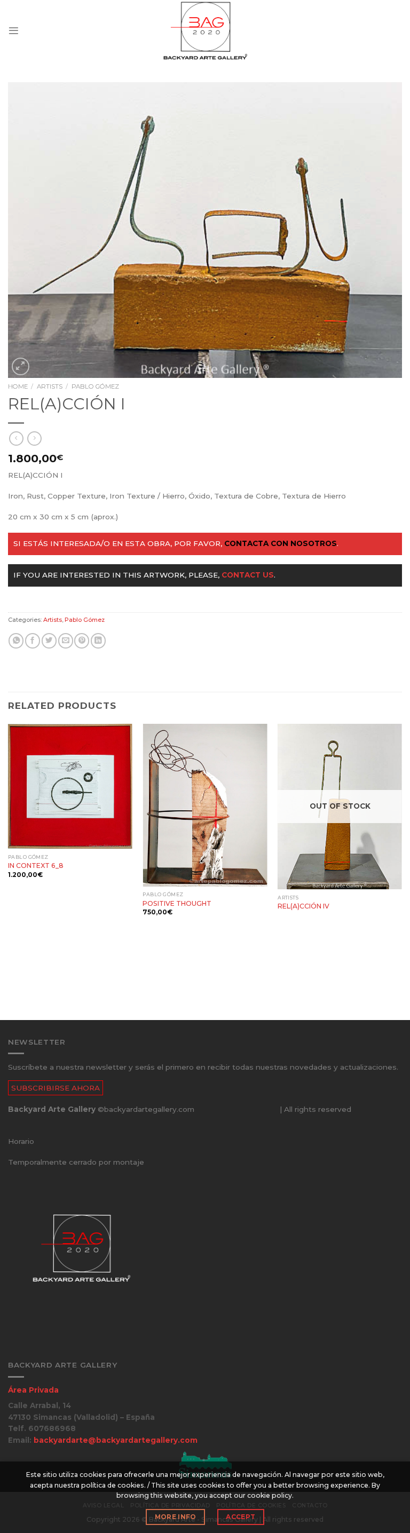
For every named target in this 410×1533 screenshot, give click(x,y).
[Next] (401, 871)
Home (18, 386)
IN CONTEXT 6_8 (36, 866)
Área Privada (33, 1390)
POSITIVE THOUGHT (177, 903)
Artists (49, 386)
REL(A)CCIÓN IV (303, 906)
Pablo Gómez (95, 386)
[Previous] (9, 871)
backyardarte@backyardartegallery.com (116, 1440)
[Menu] (13, 31)
